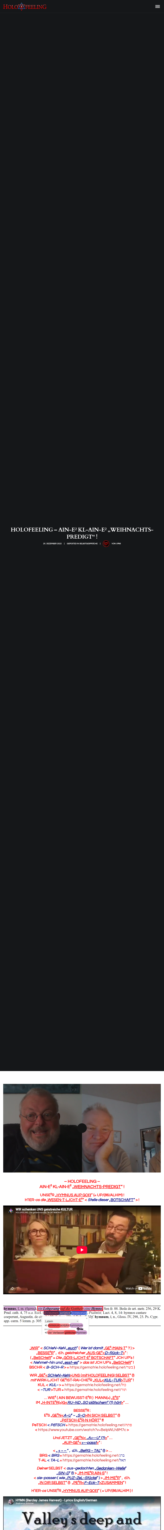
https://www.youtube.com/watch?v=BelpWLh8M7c (82, 1430)
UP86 (118, 544)
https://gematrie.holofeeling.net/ (101, 1367)
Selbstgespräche (88, 544)
